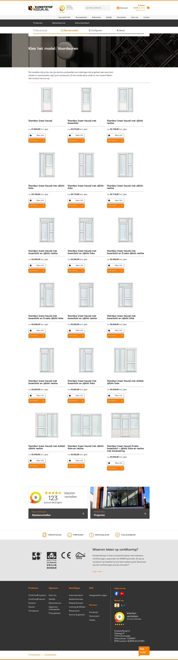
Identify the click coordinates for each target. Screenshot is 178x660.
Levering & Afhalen (77, 607)
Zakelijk (109, 17)
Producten (38, 23)
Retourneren (74, 611)
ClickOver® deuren (36, 599)
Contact (146, 17)
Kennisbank (121, 17)
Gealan (92, 620)
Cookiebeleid (50, 655)
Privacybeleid (54, 613)
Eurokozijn (93, 612)
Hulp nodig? (143, 650)
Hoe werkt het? (64, 17)
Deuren (31, 607)
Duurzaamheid (81, 17)
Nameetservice (58, 23)
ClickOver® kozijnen (37, 595)
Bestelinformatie (76, 599)
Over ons (134, 17)
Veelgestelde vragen (98, 595)
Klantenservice (55, 603)
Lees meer (97, 572)
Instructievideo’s (82, 23)
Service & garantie (77, 615)
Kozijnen (32, 603)
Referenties (96, 17)
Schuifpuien (33, 611)
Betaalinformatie (76, 603)
